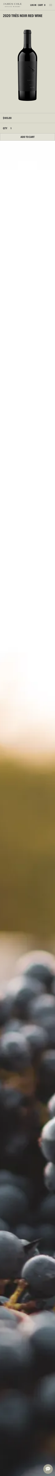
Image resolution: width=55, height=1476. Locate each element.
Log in (33, 5)
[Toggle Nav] (50, 5)
